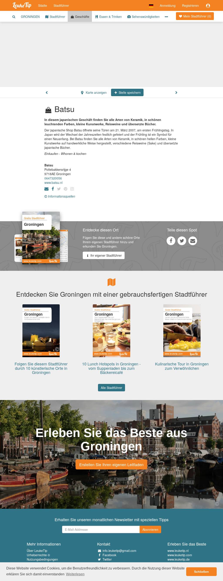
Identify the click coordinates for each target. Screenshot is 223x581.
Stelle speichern (129, 92)
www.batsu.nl (53, 182)
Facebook (109, 555)
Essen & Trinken (110, 16)
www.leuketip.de (178, 559)
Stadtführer (61, 5)
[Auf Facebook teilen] (171, 240)
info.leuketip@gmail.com (119, 550)
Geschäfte (81, 16)
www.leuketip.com (179, 555)
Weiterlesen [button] (75, 574)
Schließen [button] (201, 571)
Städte (42, 5)
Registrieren (190, 5)
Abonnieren (150, 529)
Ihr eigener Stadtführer (106, 255)
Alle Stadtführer (111, 387)
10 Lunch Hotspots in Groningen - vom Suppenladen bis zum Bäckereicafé (111, 368)
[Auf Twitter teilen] (181, 240)
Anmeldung (168, 5)
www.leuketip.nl (178, 550)
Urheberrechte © (38, 555)
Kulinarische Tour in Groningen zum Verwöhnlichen (182, 366)
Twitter (107, 559)
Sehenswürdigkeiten (145, 16)
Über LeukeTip (37, 550)
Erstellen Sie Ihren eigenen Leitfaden (111, 464)
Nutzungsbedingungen (42, 559)
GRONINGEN (30, 16)
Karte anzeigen (96, 92)
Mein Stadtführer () (196, 16)
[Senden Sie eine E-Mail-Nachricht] (192, 240)
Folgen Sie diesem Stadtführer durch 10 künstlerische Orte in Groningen (41, 368)
